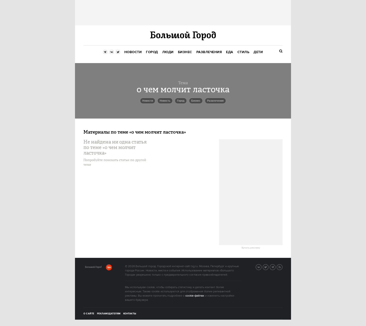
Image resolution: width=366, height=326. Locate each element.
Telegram (275, 267)
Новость (165, 100)
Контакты (129, 313)
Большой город (93, 267)
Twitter (268, 267)
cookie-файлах (194, 296)
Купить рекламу (251, 248)
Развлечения (215, 100)
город (180, 100)
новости (147, 100)
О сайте (88, 313)
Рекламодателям (109, 313)
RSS (282, 267)
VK (261, 267)
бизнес (195, 100)
